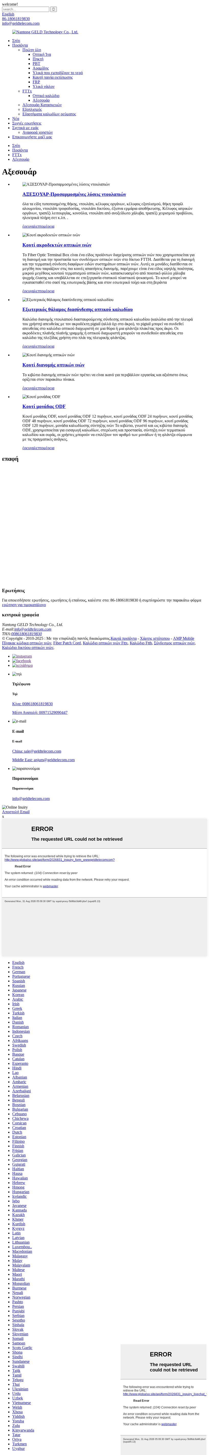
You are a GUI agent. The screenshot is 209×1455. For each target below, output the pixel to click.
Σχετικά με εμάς (25, 128)
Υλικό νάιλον (44, 86)
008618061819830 (26, 634)
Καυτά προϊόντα (124, 638)
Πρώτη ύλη (31, 50)
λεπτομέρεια (44, 226)
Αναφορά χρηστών (37, 132)
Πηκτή (38, 59)
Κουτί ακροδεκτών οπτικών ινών (56, 245)
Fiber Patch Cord (67, 643)
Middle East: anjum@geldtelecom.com (43, 760)
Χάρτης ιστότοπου (155, 638)
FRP (36, 82)
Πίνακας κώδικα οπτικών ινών (26, 643)
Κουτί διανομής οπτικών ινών (53, 365)
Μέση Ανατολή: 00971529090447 (40, 712)
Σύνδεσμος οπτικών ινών (174, 643)
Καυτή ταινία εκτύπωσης (53, 77)
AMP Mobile (183, 638)
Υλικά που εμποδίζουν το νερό (58, 73)
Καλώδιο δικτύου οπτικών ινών (27, 647)
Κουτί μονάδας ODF (44, 406)
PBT (36, 63)
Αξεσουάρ (41, 100)
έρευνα (28, 226)
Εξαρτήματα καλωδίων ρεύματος (49, 114)
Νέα (15, 118)
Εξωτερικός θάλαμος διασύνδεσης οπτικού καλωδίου (77, 309)
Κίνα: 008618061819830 (32, 704)
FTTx (27, 91)
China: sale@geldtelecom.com (36, 751)
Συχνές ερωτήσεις (26, 123)
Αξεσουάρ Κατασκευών (42, 105)
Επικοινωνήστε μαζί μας (32, 137)
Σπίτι (16, 40)
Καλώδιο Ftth (141, 643)
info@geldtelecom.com (32, 629)
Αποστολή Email (16, 812)
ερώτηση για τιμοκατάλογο (24, 605)
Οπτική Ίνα (42, 54)
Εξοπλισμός (32, 109)
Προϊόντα (20, 45)
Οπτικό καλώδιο (46, 95)
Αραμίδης (41, 68)
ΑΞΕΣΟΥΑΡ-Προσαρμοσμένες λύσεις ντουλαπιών (74, 194)
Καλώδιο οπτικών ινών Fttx (105, 643)
